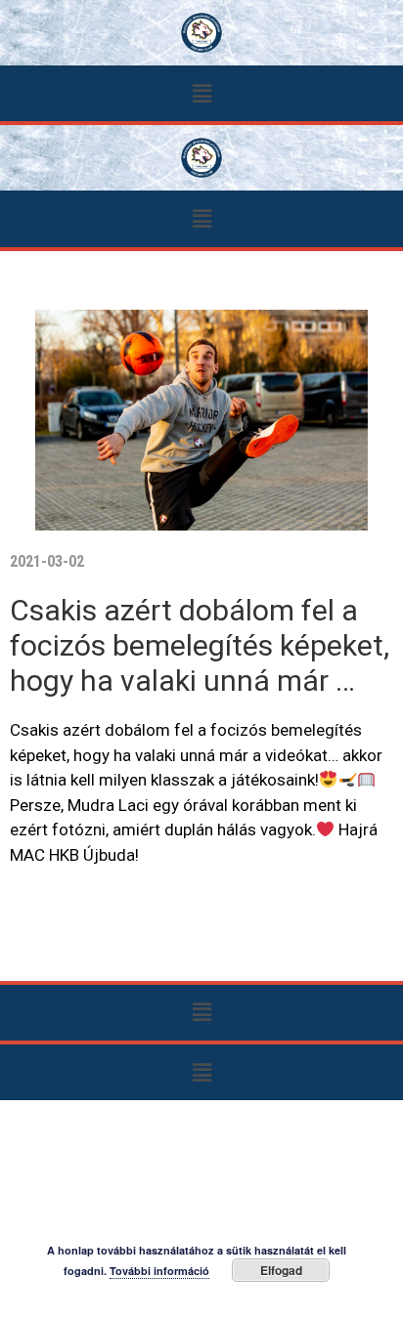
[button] (201, 93)
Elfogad (281, 1270)
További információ (159, 1270)
